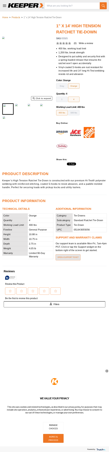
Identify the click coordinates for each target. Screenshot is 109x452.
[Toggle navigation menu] (4, 5)
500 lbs (74, 113)
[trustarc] (100, 449)
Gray (62, 86)
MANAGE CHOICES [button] (53, 427)
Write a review (86, 43)
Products (16, 17)
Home (5, 17)
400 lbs (62, 113)
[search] (103, 5)
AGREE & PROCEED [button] (53, 438)
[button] (107, 371)
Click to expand (43, 98)
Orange (73, 86)
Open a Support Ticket (68, 257)
